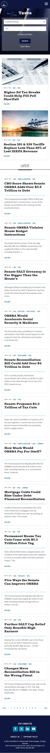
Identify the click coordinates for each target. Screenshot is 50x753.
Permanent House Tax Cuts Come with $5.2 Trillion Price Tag (22, 539)
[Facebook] (15, 729)
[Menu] (46, 4)
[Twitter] (21, 729)
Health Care (21, 576)
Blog (14, 531)
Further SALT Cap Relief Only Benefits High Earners (24, 627)
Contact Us (15, 737)
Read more (7, 522)
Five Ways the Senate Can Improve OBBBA (21, 582)
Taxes (18, 531)
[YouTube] (33, 729)
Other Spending (22, 664)
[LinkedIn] (27, 729)
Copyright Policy (31, 737)
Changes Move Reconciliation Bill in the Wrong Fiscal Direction (22, 674)
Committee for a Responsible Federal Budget (4, 4)
